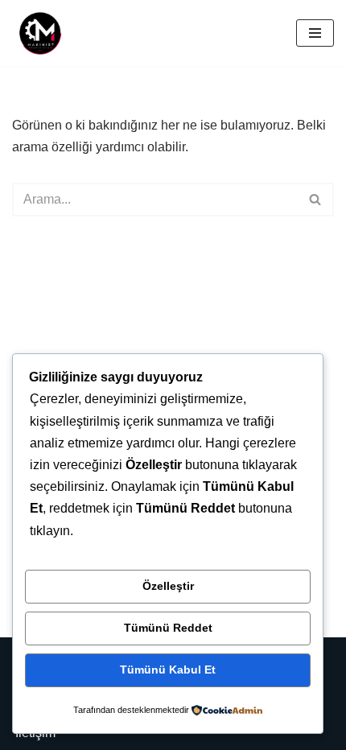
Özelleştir (168, 585)
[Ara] (316, 199)
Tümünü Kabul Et (168, 669)
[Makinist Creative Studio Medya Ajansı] (40, 33)
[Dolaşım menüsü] (315, 33)
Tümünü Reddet (168, 627)
